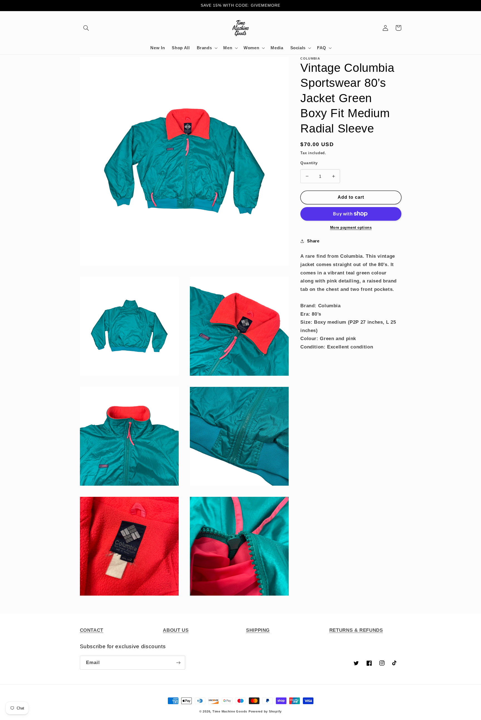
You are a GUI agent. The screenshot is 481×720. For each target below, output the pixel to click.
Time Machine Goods (229, 711)
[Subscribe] (178, 662)
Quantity (309, 163)
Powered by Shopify (265, 711)
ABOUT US (175, 630)
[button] (86, 27)
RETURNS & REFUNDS (356, 630)
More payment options (351, 228)
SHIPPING (258, 630)
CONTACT (91, 630)
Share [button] (313, 241)
